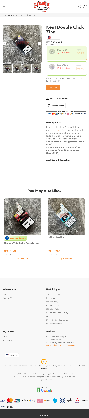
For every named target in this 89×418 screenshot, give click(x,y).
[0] (84, 7)
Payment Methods (54, 323)
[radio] (67, 53)
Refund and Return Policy (57, 313)
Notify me (53, 87)
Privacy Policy (52, 302)
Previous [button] (4, 43)
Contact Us (8, 298)
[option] (22, 44)
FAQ (48, 316)
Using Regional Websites (57, 320)
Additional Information (58, 160)
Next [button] (39, 43)
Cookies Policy (52, 305)
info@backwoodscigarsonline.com (61, 345)
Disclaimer (51, 298)
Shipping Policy (53, 309)
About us (6, 294)
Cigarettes (10, 15)
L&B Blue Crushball (56, 237)
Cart (5, 337)
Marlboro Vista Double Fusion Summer (22, 243)
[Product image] (22, 216)
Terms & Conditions (54, 294)
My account (8, 340)
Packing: (50, 45)
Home (4, 15)
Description (52, 122)
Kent (17, 15)
